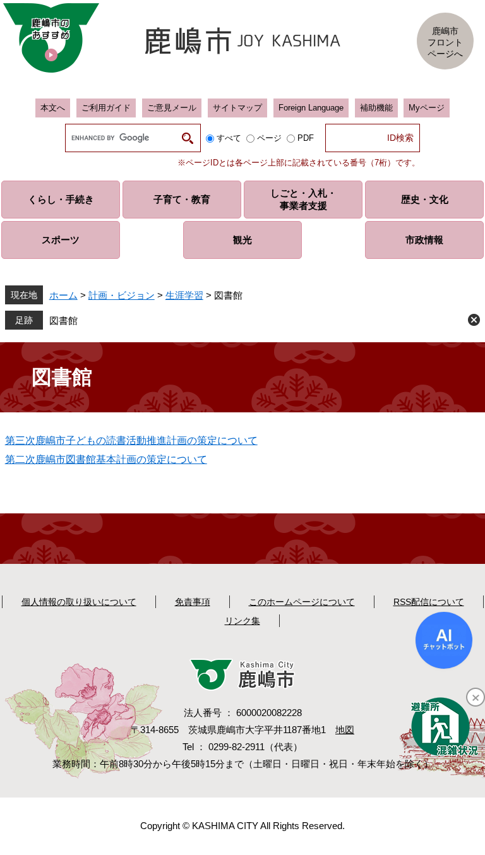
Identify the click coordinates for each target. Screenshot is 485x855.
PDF (305, 138)
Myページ (427, 107)
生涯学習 (184, 295)
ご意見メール (171, 107)
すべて (229, 138)
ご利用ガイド (106, 107)
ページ (269, 138)
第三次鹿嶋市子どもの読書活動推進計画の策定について (131, 440)
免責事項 (192, 602)
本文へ (52, 107)
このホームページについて (302, 602)
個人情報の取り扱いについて (78, 602)
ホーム (63, 295)
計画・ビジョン (121, 295)
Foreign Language (311, 107)
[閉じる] (475, 697)
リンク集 (242, 621)
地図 (344, 729)
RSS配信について (428, 602)
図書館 (63, 320)
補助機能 (376, 107)
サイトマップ (237, 107)
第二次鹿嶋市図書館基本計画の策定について (106, 459)
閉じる (474, 320)
